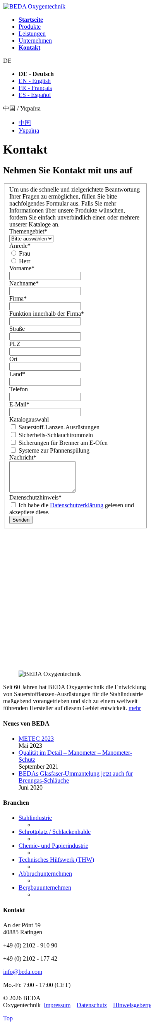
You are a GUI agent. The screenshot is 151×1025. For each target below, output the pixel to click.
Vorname (21, 268)
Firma (18, 298)
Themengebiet (28, 231)
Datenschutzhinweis (35, 497)
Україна (29, 130)
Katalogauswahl (29, 419)
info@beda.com (22, 971)
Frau (23, 253)
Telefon (18, 389)
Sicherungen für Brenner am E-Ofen (62, 442)
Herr (23, 261)
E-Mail (19, 404)
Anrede (20, 245)
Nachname (24, 283)
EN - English (35, 81)
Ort (13, 359)
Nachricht (22, 457)
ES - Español (35, 95)
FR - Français (35, 88)
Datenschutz (92, 1005)
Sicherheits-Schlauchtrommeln (55, 435)
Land (17, 374)
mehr (135, 708)
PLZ (15, 344)
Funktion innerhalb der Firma (46, 313)
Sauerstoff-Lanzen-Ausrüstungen (58, 427)
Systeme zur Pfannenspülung (53, 450)
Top (8, 1018)
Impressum (57, 1005)
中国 (25, 122)
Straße (17, 328)
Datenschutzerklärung (76, 505)
